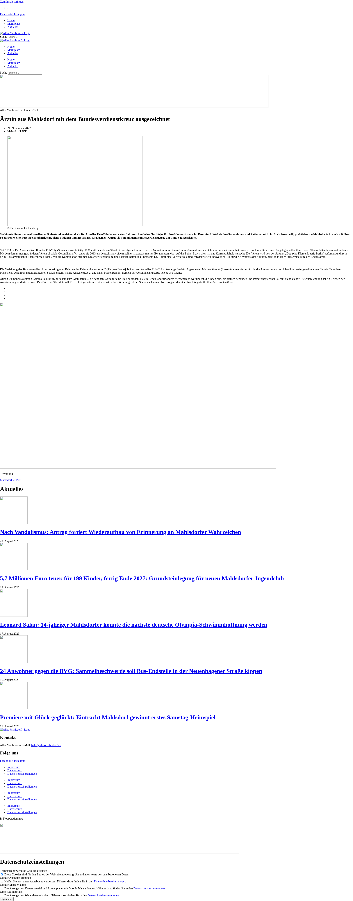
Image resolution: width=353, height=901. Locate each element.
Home (11, 20)
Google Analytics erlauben (15, 877)
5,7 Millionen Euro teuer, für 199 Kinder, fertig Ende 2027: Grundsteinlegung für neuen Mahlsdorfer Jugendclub (142, 578)
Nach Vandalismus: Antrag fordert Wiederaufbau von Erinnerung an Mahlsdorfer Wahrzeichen (120, 532)
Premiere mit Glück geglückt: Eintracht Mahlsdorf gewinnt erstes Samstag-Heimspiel (107, 717)
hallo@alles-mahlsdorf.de (46, 745)
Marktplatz (13, 23)
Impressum (13, 767)
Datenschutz (14, 770)
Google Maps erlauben (13, 884)
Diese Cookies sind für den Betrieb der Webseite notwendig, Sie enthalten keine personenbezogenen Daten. (66, 874)
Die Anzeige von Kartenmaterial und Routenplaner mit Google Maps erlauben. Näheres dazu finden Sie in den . (84, 888)
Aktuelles (12, 27)
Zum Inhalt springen (12, 1)
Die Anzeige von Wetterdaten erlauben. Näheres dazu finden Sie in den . (62, 895)
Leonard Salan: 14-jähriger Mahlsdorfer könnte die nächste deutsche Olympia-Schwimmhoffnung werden (133, 624)
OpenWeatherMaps (11, 891)
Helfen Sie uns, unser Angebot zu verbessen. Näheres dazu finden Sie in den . (65, 881)
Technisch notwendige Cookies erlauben (23, 870)
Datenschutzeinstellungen (22, 773)
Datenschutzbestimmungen (109, 881)
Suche (3, 36)
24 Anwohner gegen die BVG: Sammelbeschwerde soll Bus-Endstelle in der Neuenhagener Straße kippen (131, 671)
